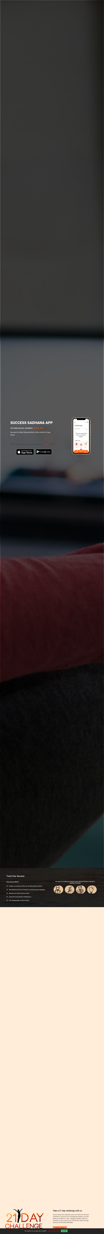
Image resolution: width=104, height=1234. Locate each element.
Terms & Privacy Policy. (54, 1231)
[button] (60, 1228)
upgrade (46, 444)
